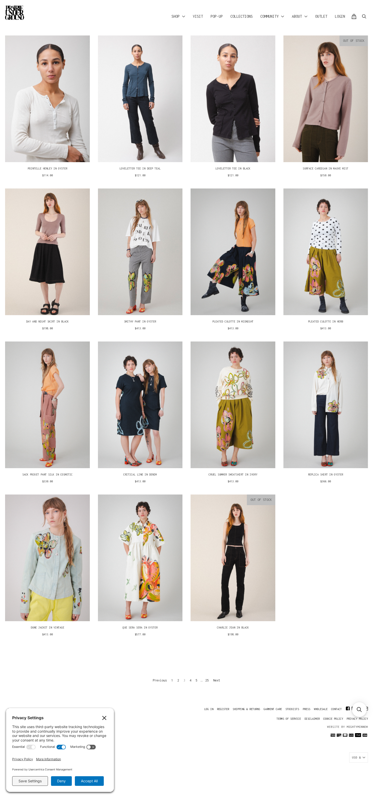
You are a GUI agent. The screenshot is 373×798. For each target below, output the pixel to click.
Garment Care (273, 709)
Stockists (292, 709)
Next (216, 680)
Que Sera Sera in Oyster (140, 627)
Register (223, 709)
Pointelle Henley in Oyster (47, 168)
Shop (176, 16)
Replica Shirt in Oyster (325, 474)
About (297, 16)
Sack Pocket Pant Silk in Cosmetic (47, 474)
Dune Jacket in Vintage (47, 627)
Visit (198, 16)
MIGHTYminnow (357, 726)
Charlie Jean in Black (233, 627)
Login (340, 16)
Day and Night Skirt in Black (47, 321)
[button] (359, 709)
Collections (241, 16)
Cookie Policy (333, 718)
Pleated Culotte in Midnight (232, 321)
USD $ (356, 757)
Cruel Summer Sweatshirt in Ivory (233, 474)
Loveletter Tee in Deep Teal (140, 168)
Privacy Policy (357, 718)
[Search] (364, 16)
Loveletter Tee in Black (232, 168)
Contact (336, 709)
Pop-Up (217, 16)
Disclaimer (312, 718)
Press (306, 709)
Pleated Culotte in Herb (325, 321)
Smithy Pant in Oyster (140, 321)
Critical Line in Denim (140, 474)
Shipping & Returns (246, 709)
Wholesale (321, 709)
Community (269, 16)
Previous (160, 680)
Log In (208, 709)
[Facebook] (348, 708)
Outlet (321, 16)
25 (207, 680)
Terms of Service (289, 718)
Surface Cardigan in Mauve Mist (325, 168)
